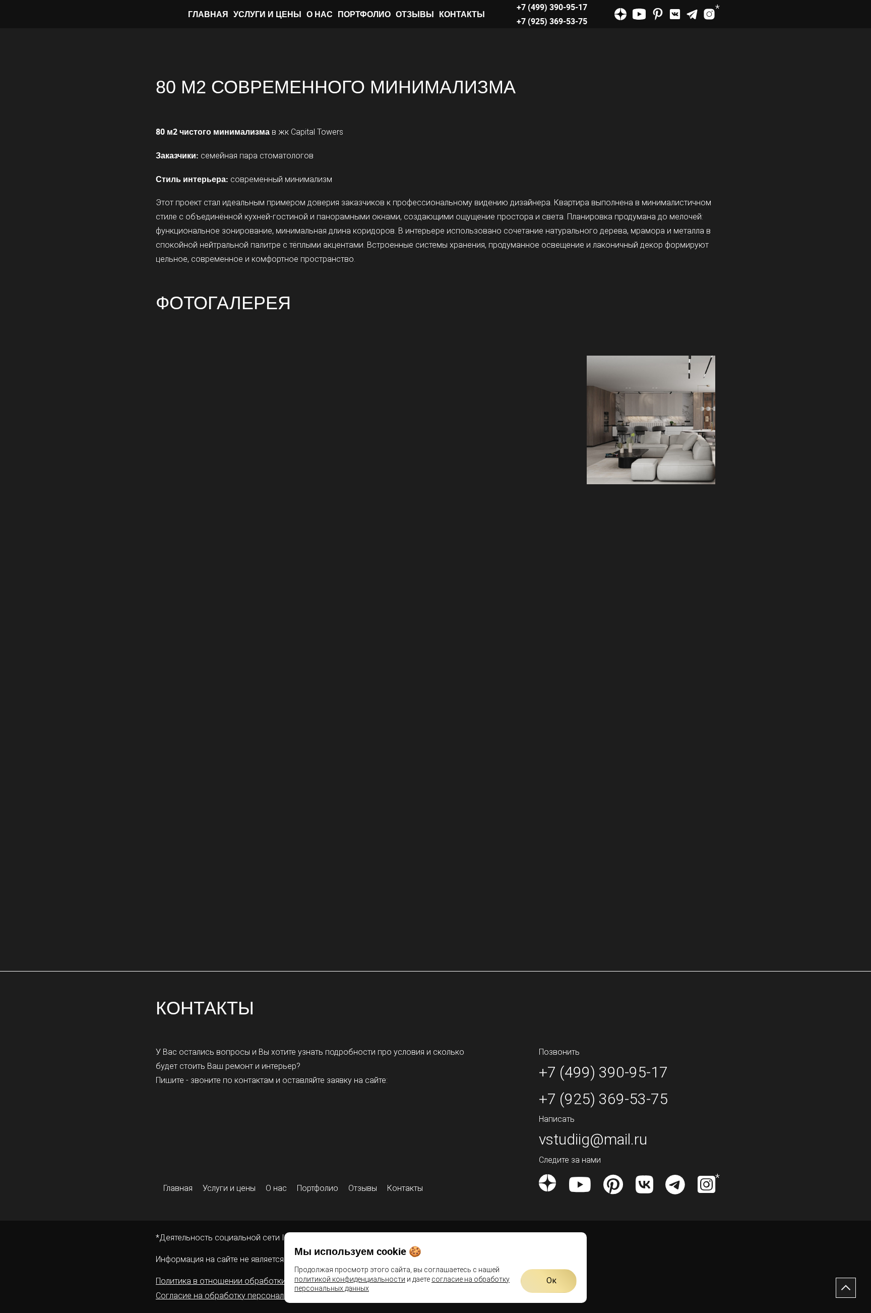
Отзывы (415, 14)
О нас (319, 14)
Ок (551, 1280)
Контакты (462, 14)
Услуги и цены (267, 14)
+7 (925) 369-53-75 (552, 21)
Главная (208, 14)
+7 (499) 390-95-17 (552, 7)
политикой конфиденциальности (349, 1279)
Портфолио (364, 14)
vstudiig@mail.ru (593, 1139)
